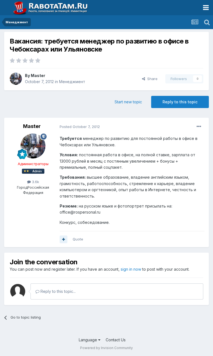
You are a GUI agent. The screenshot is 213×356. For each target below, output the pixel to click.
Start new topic (128, 101)
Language (88, 339)
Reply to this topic (180, 101)
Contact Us (116, 339)
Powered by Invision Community (106, 348)
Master (38, 75)
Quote (78, 239)
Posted (80, 126)
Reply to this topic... (57, 291)
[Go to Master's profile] (16, 79)
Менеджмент (72, 81)
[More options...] (198, 126)
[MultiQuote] (63, 239)
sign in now (131, 269)
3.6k (35, 182)
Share (151, 78)
